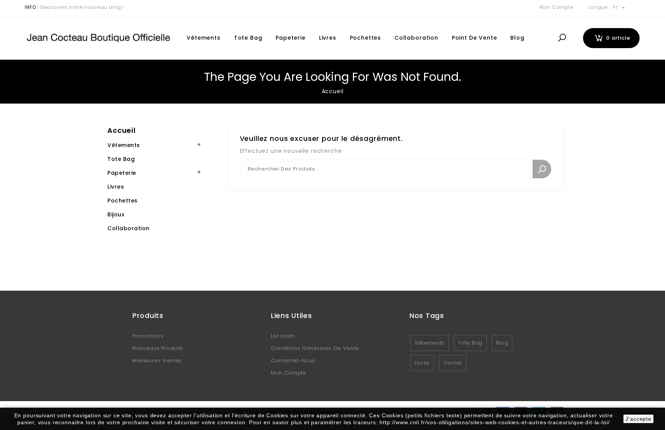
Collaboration (416, 38)
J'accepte (638, 419)
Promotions (148, 336)
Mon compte (289, 372)
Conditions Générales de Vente (315, 348)
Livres (327, 38)
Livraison (283, 336)
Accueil (121, 130)
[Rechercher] (541, 169)
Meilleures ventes (157, 360)
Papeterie (291, 38)
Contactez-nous (293, 360)
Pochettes (365, 38)
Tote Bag (248, 38)
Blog (517, 38)
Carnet (452, 362)
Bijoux (115, 214)
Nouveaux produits (157, 348)
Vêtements (204, 38)
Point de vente (474, 38)
